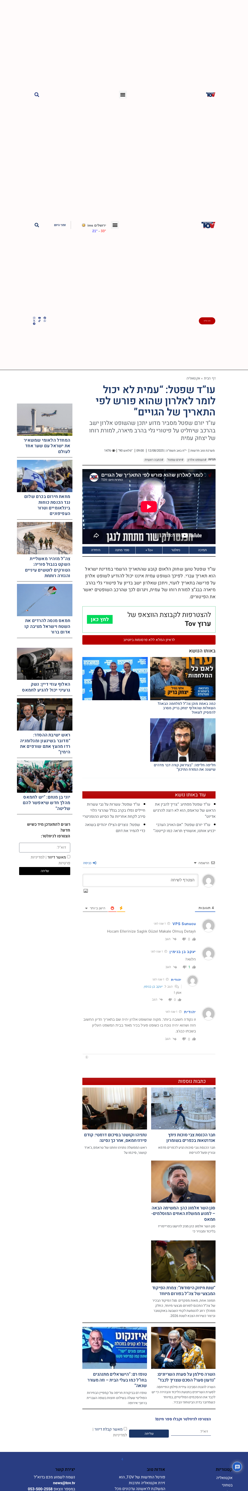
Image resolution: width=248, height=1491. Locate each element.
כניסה (87, 863)
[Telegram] (34, 323)
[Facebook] (45, 318)
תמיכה (202, 550)
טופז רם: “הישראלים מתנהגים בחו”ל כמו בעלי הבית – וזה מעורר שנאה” (117, 1380)
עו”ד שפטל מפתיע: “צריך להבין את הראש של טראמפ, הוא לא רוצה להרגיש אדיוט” (184, 810)
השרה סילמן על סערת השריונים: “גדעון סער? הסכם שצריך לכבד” (186, 1377)
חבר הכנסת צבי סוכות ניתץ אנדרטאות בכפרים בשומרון (190, 1138)
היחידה (95, 550)
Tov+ (149, 550)
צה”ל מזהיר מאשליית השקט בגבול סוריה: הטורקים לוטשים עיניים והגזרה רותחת (47, 567)
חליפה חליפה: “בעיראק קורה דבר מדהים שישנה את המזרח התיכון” (185, 767)
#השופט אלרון (196, 460)
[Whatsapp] (45, 321)
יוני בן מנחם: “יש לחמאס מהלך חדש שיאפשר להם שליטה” (46, 803)
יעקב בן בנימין (153, 986)
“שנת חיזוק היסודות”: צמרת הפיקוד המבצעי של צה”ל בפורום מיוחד (183, 1291)
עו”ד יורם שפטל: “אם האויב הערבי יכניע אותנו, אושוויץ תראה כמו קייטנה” (184, 828)
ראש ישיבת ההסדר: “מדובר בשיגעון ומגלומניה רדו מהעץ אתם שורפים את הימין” (45, 743)
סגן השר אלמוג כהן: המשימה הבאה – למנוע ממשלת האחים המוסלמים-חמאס (183, 1214)
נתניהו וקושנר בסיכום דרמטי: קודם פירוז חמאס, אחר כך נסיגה (115, 1138)
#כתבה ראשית (154, 460)
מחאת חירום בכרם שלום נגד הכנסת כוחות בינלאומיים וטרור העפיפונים (47, 505)
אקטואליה (193, 378)
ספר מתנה (122, 550)
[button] (123, 95)
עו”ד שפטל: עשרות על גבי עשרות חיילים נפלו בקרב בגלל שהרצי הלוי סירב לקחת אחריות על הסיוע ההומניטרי (114, 810)
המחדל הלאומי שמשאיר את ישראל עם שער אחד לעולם (47, 446)
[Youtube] (39, 318)
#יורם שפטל (175, 460)
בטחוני (227, 1485)
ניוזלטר (175, 550)
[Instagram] (34, 318)
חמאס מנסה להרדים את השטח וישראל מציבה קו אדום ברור (47, 626)
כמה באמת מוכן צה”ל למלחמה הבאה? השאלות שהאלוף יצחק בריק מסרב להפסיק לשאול (187, 708)
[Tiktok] (39, 321)
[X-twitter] (34, 321)
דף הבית (210, 378)
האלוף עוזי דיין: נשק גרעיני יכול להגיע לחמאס (46, 687)
